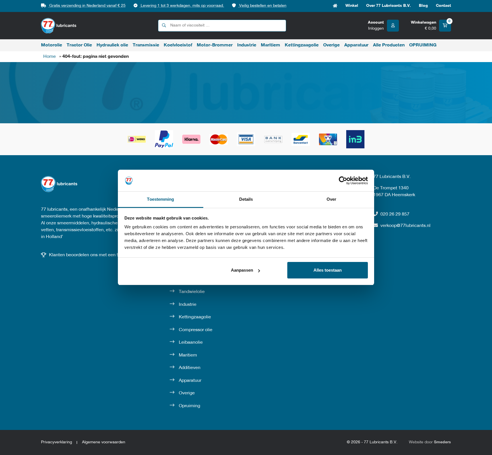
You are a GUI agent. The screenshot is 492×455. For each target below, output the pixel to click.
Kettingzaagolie (302, 45)
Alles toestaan (327, 270)
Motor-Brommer (215, 45)
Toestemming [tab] (160, 199)
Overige (331, 45)
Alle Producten (389, 45)
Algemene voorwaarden (103, 442)
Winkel (351, 6)
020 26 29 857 (394, 214)
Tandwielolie (192, 292)
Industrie (246, 45)
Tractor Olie (79, 45)
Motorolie (51, 45)
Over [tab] (331, 199)
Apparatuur (356, 45)
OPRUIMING (422, 45)
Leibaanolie (191, 343)
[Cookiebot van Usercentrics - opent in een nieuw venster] (343, 180)
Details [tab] (246, 199)
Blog (423, 6)
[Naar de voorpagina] (59, 25)
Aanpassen (242, 270)
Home (335, 6)
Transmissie (146, 45)
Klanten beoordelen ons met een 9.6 (86, 255)
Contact (443, 6)
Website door (430, 442)
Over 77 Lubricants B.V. (388, 6)
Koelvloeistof (178, 45)
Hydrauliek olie (112, 45)
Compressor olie (195, 330)
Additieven (189, 368)
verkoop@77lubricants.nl (405, 226)
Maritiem (270, 45)
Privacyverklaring (56, 442)
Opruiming (189, 406)
